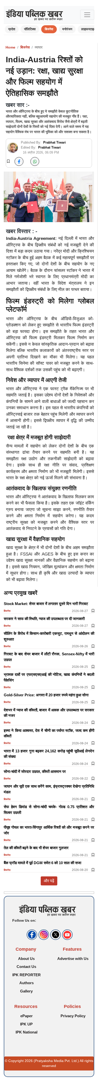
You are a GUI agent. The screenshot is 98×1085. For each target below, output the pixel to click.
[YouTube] (67, 934)
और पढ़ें (49, 881)
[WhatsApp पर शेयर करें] (34, 161)
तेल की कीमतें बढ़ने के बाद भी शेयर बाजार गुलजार (36, 848)
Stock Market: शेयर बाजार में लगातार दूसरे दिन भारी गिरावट (46, 604)
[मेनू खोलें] (87, 15)
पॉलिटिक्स (30, 29)
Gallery (26, 991)
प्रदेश (11, 29)
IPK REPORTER (26, 975)
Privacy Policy (73, 1016)
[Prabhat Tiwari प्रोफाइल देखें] (12, 147)
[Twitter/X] (55, 934)
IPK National (26, 1032)
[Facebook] (31, 934)
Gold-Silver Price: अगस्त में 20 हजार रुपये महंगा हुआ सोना (46, 695)
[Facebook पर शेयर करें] (19, 161)
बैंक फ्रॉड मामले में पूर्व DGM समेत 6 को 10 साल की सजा (42, 863)
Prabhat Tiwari (54, 142)
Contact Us (26, 966)
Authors (26, 983)
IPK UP (26, 1024)
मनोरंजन (67, 29)
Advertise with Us (72, 958)
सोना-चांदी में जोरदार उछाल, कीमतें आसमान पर (35, 771)
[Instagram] (43, 934)
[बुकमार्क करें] (8, 161)
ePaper (26, 1016)
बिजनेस (49, 29)
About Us (26, 958)
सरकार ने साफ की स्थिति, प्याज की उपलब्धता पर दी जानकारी (44, 619)
